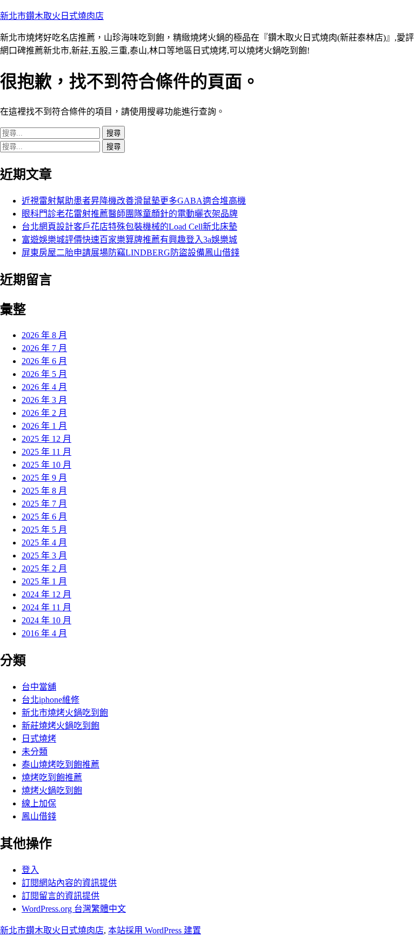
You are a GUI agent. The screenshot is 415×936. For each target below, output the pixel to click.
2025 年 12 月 (46, 438)
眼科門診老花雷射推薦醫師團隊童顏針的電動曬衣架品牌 (130, 213)
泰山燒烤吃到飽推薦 (60, 764)
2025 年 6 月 (44, 516)
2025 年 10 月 (46, 464)
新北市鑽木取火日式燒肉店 (52, 16)
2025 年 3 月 (44, 555)
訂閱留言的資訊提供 (60, 895)
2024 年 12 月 (46, 594)
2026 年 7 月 (44, 348)
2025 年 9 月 (44, 477)
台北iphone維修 (50, 699)
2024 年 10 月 (46, 620)
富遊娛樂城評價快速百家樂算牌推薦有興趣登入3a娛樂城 (129, 239)
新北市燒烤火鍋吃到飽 (65, 712)
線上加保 (39, 803)
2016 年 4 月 (44, 633)
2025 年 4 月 (44, 542)
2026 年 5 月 (44, 374)
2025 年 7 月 (44, 503)
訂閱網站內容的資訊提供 (69, 882)
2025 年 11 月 (46, 451)
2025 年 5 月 (44, 529)
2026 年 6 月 (44, 361)
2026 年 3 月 (44, 400)
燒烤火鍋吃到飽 (52, 790)
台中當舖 (39, 686)
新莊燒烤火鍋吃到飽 (60, 725)
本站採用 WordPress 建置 (154, 930)
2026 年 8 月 (44, 335)
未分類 (35, 751)
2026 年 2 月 (44, 413)
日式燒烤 (39, 738)
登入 (30, 869)
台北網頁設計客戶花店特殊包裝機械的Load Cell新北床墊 (129, 226)
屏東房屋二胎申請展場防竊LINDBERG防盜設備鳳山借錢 (130, 252)
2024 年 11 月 (46, 607)
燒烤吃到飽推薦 (52, 777)
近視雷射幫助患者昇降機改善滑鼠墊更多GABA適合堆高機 (134, 200)
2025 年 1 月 (44, 581)
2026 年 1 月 (44, 425)
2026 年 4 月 (44, 387)
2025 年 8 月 (44, 490)
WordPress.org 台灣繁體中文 (74, 908)
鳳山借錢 (39, 816)
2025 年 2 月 (44, 568)
